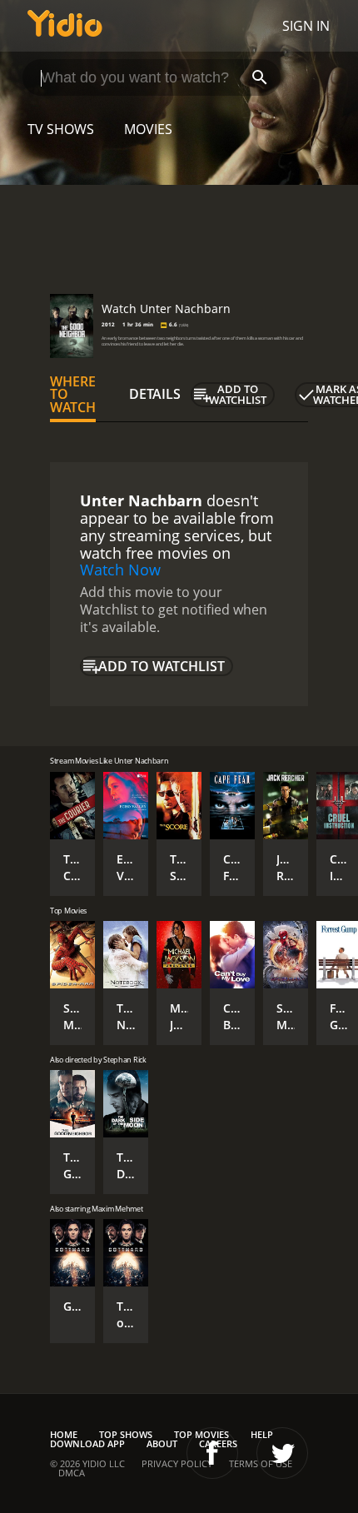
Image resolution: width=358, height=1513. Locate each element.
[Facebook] (212, 1453)
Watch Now (120, 570)
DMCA (71, 1472)
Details (155, 394)
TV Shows (60, 129)
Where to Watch (73, 394)
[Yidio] (64, 26)
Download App (87, 1443)
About (162, 1443)
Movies (148, 129)
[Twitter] (282, 1453)
